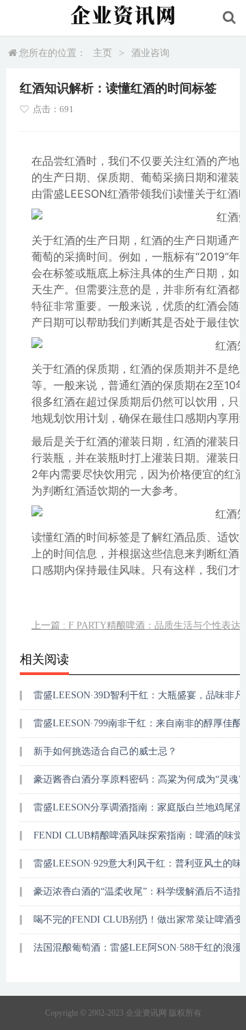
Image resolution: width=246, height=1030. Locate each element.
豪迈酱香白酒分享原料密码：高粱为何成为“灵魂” (138, 779)
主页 (102, 53)
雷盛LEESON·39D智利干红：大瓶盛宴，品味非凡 (138, 695)
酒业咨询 (150, 53)
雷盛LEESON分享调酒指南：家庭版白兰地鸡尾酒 (138, 807)
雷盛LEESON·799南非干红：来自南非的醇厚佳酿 (137, 723)
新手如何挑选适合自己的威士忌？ (105, 751)
